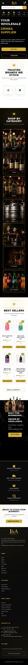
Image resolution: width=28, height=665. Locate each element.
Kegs (14, 14)
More (24, 14)
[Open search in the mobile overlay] (14, 7)
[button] (6, 99)
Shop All (3, 14)
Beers (9, 14)
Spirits (19, 14)
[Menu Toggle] (3, 3)
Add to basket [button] (7, 347)
